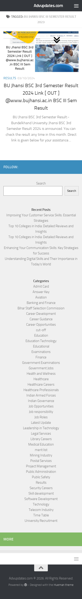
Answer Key (41, 292)
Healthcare (41, 379)
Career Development (41, 314)
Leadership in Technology (41, 428)
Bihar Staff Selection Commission (41, 308)
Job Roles (41, 417)
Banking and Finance (41, 303)
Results (9, 78)
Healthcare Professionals (41, 390)
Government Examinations (41, 363)
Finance (41, 357)
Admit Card (41, 286)
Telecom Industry (41, 510)
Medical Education (41, 444)
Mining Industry (41, 455)
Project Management (41, 466)
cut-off (41, 330)
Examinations (41, 352)
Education (41, 335)
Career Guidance (41, 319)
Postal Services (41, 461)
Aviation (41, 297)
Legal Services (41, 433)
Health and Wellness (41, 374)
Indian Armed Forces (41, 395)
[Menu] (76, 5)
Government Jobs (41, 368)
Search (41, 183)
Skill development (41, 493)
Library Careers (41, 439)
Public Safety (41, 477)
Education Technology (41, 341)
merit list (41, 450)
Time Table (41, 515)
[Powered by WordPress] (25, 584)
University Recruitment (41, 521)
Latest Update (41, 423)
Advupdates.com (48, 5)
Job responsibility (41, 412)
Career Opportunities (41, 325)
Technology (41, 504)
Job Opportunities (41, 406)
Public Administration (41, 472)
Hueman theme (64, 585)
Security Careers (41, 488)
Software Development (41, 499)
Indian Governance (41, 401)
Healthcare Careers (41, 384)
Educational (41, 346)
